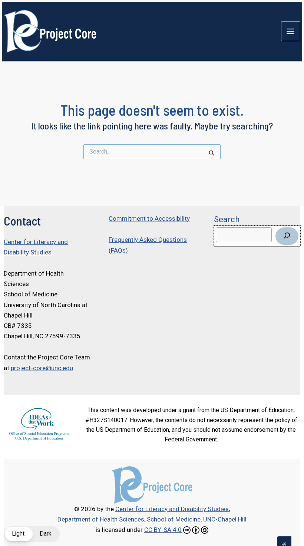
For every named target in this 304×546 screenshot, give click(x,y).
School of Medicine (174, 519)
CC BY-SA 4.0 (163, 529)
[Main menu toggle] (291, 31)
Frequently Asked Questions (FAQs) (148, 245)
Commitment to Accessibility (149, 218)
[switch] (32, 534)
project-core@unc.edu (42, 368)
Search (226, 219)
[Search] (286, 236)
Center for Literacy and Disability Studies (36, 247)
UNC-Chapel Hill (225, 519)
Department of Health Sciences (100, 519)
